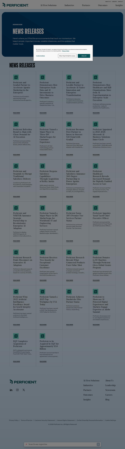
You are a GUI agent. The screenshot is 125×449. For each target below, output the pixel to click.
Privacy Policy (65, 51)
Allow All (84, 56)
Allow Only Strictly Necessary (67, 56)
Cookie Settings (40, 55)
